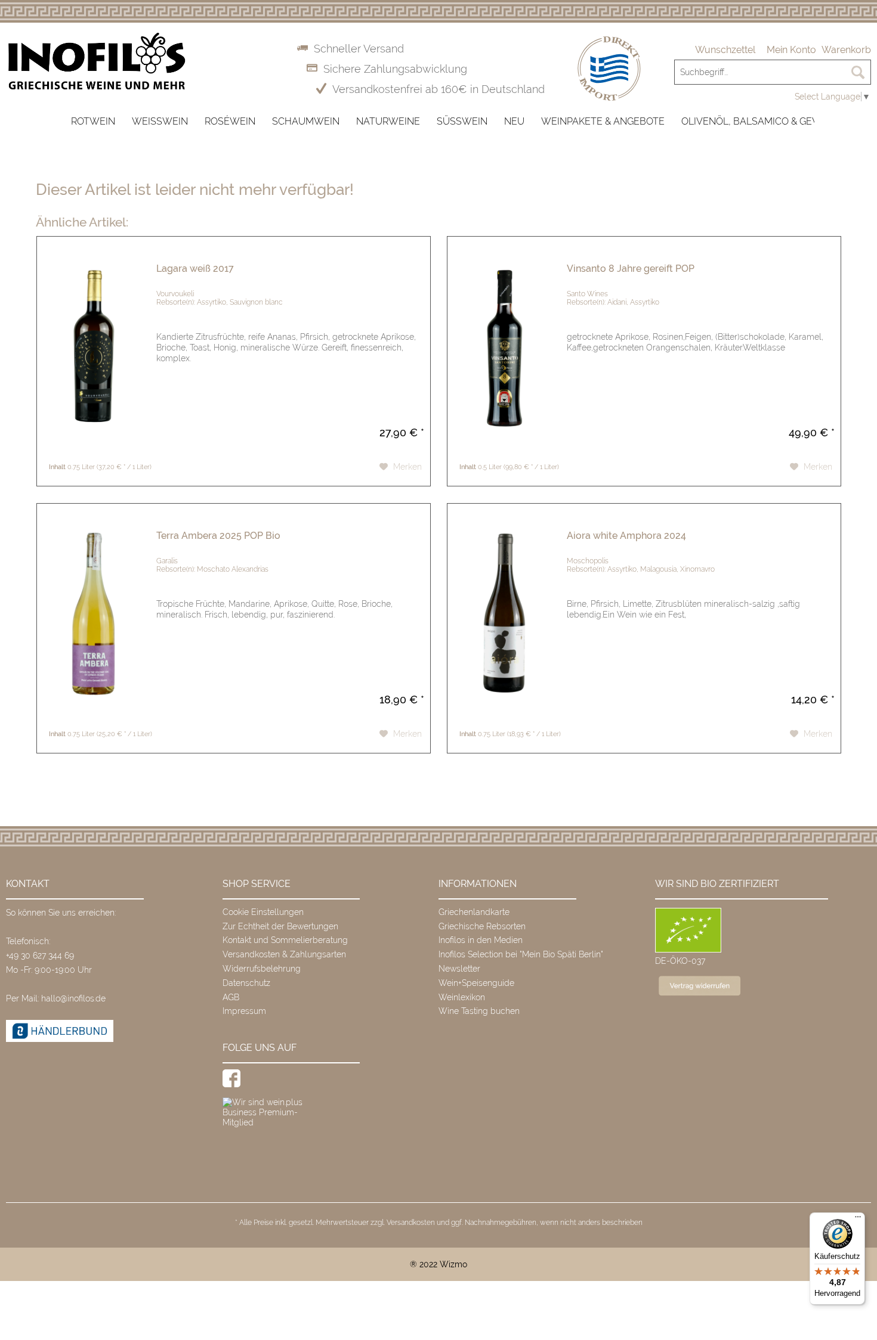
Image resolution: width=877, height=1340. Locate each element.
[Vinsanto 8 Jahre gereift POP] (504, 347)
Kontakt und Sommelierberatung (285, 940)
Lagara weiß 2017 (195, 268)
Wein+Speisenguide (476, 983)
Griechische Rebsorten (482, 926)
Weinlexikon (461, 997)
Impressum (244, 1011)
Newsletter (459, 968)
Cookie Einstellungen (263, 912)
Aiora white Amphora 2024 (626, 535)
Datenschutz (246, 983)
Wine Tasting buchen (479, 1011)
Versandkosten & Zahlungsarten (284, 954)
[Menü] (858, 1219)
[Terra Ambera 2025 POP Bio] (93, 614)
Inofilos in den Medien (480, 940)
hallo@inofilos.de (73, 998)
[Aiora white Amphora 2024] (504, 614)
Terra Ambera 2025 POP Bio (218, 535)
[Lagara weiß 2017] (93, 347)
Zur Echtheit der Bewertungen (280, 926)
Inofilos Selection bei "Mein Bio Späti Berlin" (520, 954)
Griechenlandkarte (473, 912)
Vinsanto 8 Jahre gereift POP (630, 268)
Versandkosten (411, 1222)
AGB (231, 997)
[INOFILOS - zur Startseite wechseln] (97, 61)
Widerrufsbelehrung (262, 968)
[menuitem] (725, 50)
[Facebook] (231, 1078)
